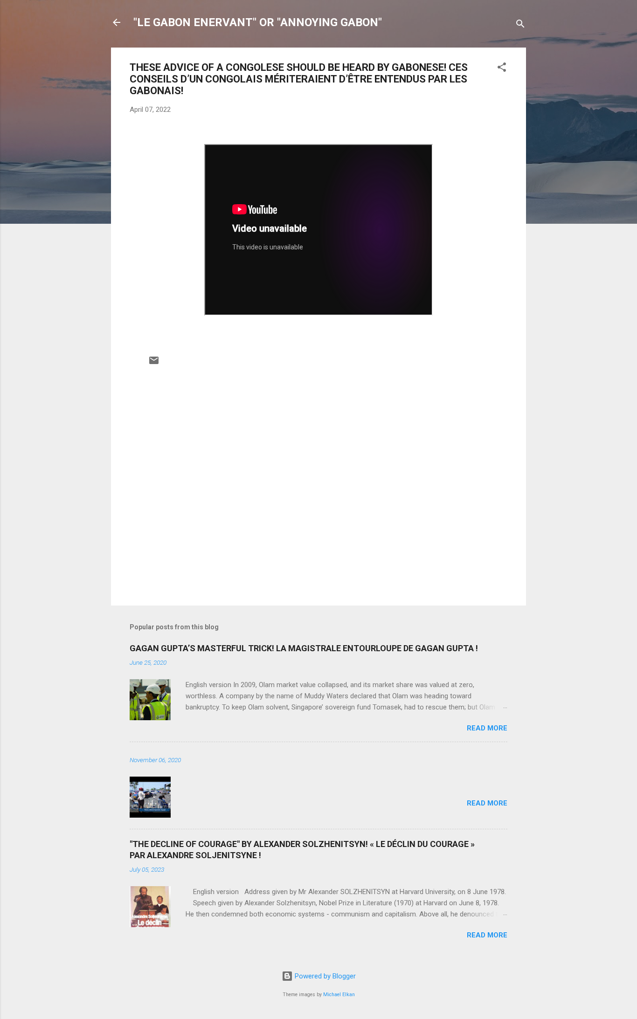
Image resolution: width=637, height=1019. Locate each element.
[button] (501, 69)
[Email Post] (153, 363)
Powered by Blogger (324, 976)
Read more (487, 728)
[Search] (520, 25)
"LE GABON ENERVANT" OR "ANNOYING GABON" (257, 22)
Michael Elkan (339, 994)
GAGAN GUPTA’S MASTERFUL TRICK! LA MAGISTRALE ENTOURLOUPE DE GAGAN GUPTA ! (304, 648)
